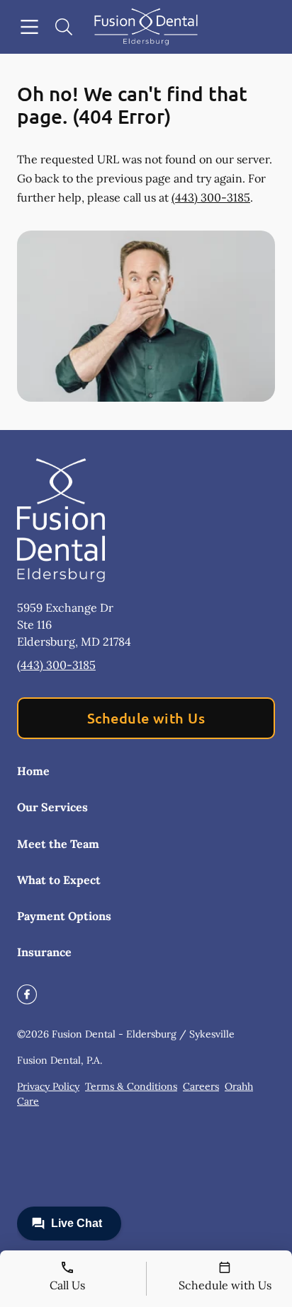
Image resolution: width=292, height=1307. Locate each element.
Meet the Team (58, 844)
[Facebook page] (27, 994)
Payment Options (64, 916)
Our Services (52, 807)
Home (33, 771)
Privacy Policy (48, 1086)
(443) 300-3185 (211, 197)
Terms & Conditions (131, 1086)
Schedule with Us (146, 718)
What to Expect (59, 880)
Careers (201, 1086)
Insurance (44, 952)
